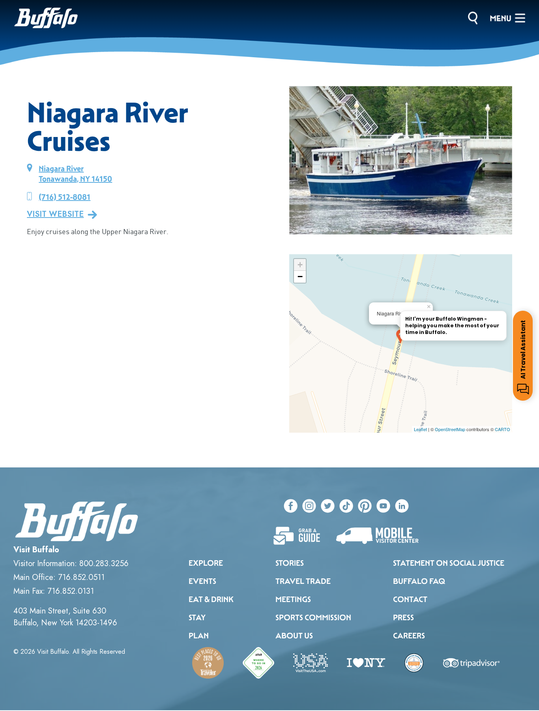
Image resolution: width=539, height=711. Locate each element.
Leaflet (420, 429)
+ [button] (300, 265)
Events (202, 581)
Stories (289, 563)
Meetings (293, 599)
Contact (410, 599)
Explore (206, 563)
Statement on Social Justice (448, 563)
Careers (409, 635)
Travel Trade (303, 581)
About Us (294, 635)
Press (403, 617)
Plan (199, 635)
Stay (197, 617)
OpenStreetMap (450, 429)
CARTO (502, 429)
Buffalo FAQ (419, 581)
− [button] (300, 276)
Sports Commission (313, 617)
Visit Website (55, 214)
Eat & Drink (211, 599)
